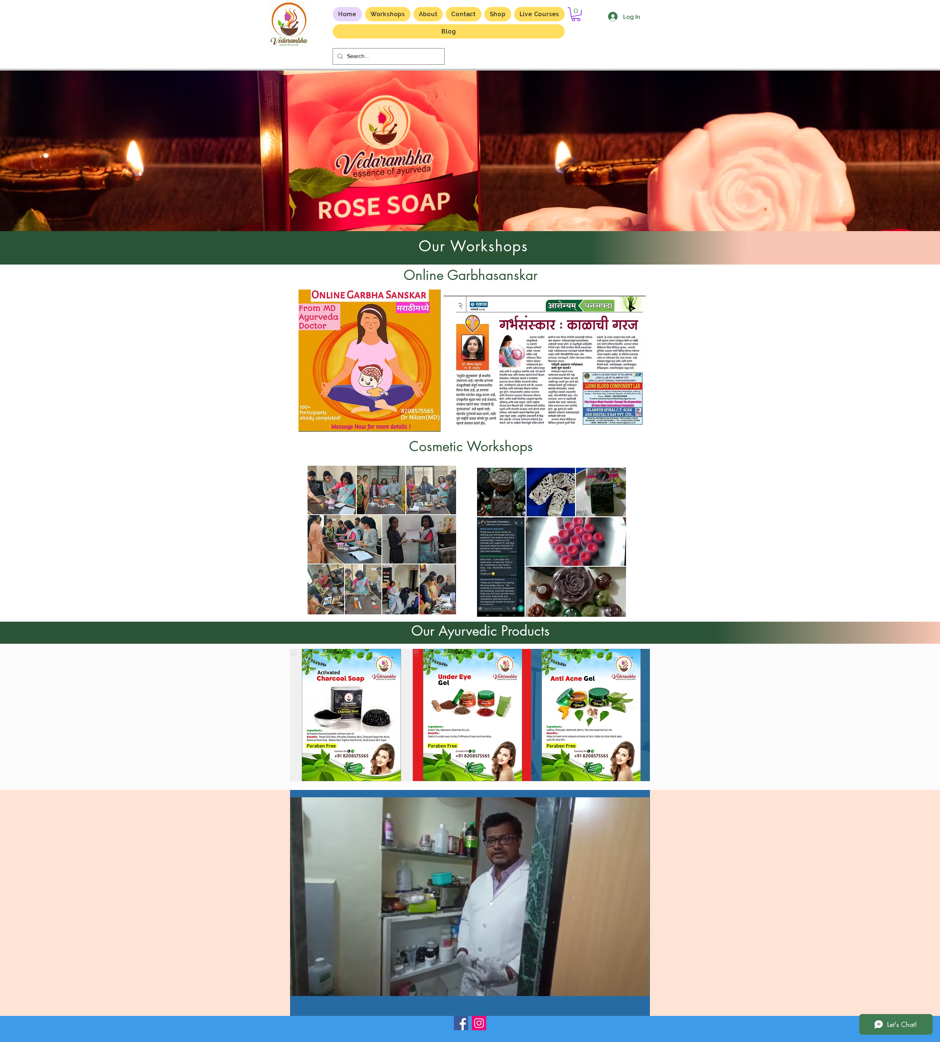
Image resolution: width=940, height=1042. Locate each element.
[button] (539, 14)
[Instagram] (479, 1023)
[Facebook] (461, 1023)
